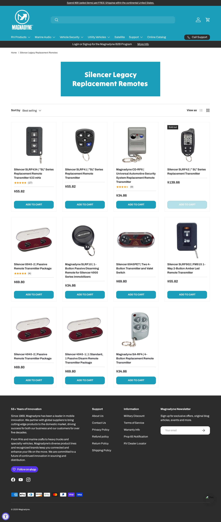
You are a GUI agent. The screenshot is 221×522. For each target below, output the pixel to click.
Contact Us (99, 422)
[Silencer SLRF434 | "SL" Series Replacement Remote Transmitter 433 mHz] (34, 145)
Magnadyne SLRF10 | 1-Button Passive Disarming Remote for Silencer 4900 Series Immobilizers (82, 270)
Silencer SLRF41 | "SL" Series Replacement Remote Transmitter (84, 173)
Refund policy (100, 436)
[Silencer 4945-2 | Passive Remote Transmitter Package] (34, 330)
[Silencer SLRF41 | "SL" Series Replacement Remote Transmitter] (85, 145)
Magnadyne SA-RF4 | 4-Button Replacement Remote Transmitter (135, 358)
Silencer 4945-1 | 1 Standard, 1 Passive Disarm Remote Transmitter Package (84, 358)
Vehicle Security (69, 37)
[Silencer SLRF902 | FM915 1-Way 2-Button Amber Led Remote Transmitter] (187, 240)
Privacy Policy (100, 429)
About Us (97, 415)
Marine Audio (43, 37)
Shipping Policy (101, 450)
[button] (208, 20)
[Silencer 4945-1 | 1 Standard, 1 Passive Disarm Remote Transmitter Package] (85, 330)
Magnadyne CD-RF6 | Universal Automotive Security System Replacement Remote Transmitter (136, 175)
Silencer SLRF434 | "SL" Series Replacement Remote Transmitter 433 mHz (34, 173)
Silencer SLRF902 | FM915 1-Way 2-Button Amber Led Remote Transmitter (186, 268)
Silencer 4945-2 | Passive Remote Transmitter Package (32, 356)
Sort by (15, 110)
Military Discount (134, 415)
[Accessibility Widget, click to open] (5, 516)
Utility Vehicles (97, 37)
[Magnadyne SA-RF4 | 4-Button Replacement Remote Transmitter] (136, 330)
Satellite (119, 37)
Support (134, 37)
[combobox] (113, 19)
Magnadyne (24, 509)
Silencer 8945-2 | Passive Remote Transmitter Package (32, 266)
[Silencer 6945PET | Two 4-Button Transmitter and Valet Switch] (136, 240)
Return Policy (100, 443)
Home (14, 52)
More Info (143, 44)
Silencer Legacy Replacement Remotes (38, 52)
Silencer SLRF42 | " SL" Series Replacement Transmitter (186, 171)
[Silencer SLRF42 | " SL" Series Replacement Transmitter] (187, 145)
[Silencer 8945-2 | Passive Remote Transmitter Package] (34, 240)
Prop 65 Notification (136, 436)
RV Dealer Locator (135, 443)
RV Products (18, 37)
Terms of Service (134, 422)
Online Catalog (156, 37)
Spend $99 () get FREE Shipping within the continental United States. (110, 2)
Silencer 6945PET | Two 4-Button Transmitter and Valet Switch (134, 268)
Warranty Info (132, 429)
